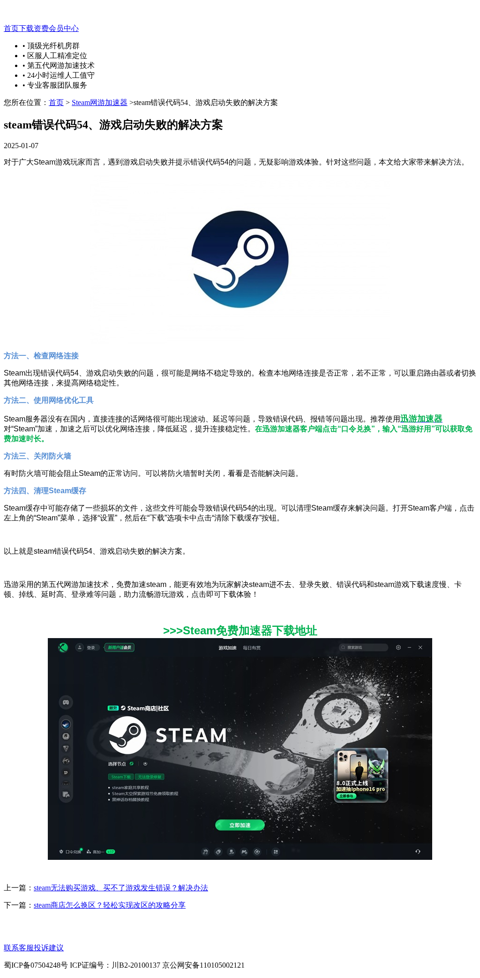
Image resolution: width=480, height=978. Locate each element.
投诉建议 (49, 948)
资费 (41, 28)
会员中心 (64, 28)
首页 (11, 28)
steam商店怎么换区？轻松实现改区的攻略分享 (110, 905)
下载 (26, 28)
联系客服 (19, 948)
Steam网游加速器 (100, 102)
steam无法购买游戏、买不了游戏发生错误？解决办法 (121, 888)
